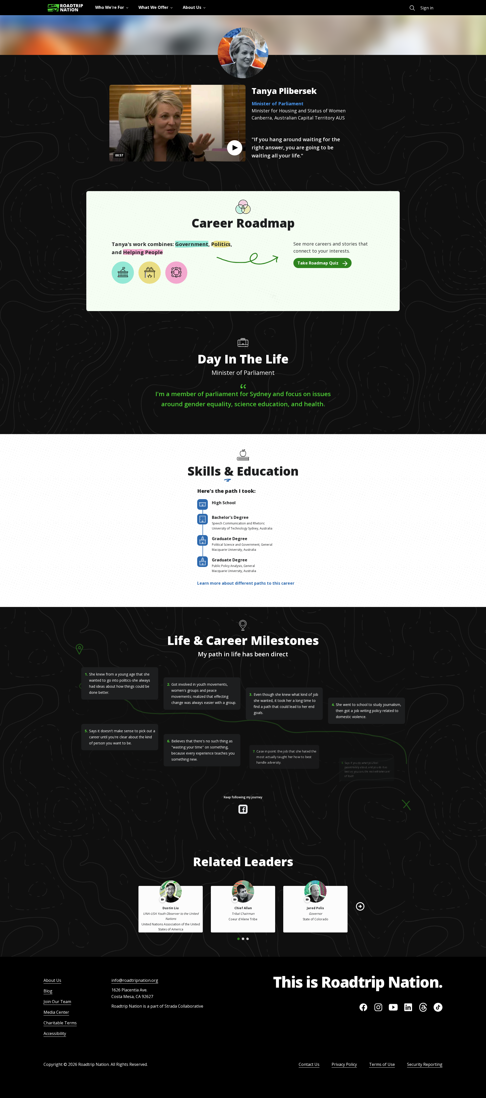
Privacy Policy (344, 1064)
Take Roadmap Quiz (317, 263)
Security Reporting (424, 1064)
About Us (52, 980)
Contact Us (309, 1064)
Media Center (56, 1012)
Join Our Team (57, 1001)
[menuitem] (412, 8)
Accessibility (55, 1033)
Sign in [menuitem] (426, 8)
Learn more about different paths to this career (245, 583)
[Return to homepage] (65, 7)
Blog (48, 991)
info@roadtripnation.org (134, 980)
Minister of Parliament (277, 103)
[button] (234, 147)
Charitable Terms (60, 1023)
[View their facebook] (243, 809)
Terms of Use (382, 1064)
